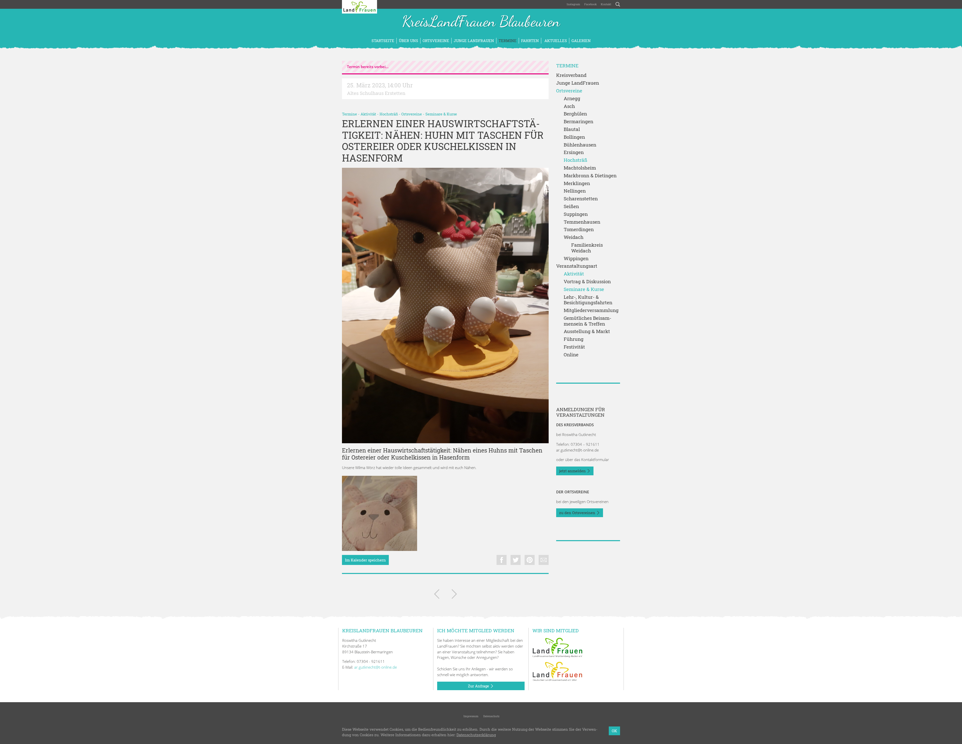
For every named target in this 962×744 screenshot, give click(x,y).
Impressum (470, 716)
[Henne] (445, 305)
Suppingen (576, 214)
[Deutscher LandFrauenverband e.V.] (557, 670)
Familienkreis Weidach (587, 248)
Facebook (590, 4)
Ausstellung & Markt (587, 331)
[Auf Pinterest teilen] (530, 560)
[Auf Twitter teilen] (516, 560)
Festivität (574, 347)
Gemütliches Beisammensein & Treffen (587, 321)
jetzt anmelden (573, 470)
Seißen (571, 206)
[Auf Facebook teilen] (502, 560)
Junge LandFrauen (474, 40)
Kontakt (606, 4)
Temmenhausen (582, 222)
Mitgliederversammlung (591, 310)
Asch (569, 106)
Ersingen (574, 152)
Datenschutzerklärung (476, 734)
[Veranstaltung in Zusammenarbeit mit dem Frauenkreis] (454, 595)
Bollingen (574, 137)
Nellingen (575, 191)
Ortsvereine (436, 40)
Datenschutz (491, 716)
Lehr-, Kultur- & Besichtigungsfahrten (588, 300)
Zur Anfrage (479, 685)
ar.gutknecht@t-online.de (577, 450)
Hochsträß (389, 113)
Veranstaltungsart (576, 266)
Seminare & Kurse (441, 113)
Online (571, 355)
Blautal (572, 129)
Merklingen (577, 183)
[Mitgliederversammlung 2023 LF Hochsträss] (436, 595)
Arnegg (572, 98)
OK (614, 730)
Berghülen (575, 114)
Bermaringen (578, 121)
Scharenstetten (581, 199)
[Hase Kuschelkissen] (379, 513)
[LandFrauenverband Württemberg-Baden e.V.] (557, 647)
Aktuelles (555, 40)
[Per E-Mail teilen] (544, 560)
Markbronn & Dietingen (590, 176)
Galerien (581, 40)
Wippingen (576, 258)
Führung (573, 339)
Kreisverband (571, 75)
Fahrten (530, 40)
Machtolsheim (580, 168)
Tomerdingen (579, 229)
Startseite (383, 40)
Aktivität (368, 113)
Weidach (573, 237)
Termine (508, 40)
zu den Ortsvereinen (577, 512)
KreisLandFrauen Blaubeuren (481, 22)
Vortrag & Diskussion (587, 281)
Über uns (408, 40)
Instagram (573, 4)
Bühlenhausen (580, 145)
